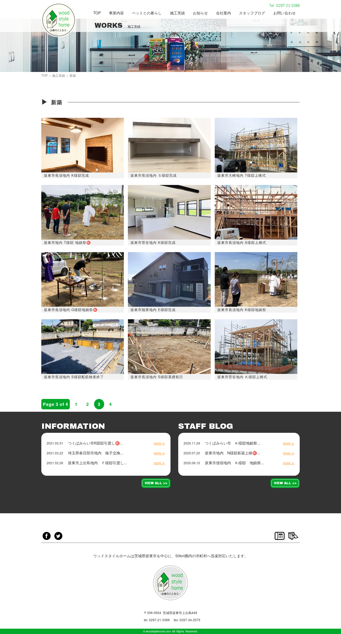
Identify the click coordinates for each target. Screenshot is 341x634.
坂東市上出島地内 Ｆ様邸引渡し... (97, 462)
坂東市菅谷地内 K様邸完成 (153, 242)
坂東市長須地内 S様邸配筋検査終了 (74, 376)
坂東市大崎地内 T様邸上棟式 (241, 175)
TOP (44, 75)
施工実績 (58, 75)
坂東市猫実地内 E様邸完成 (153, 309)
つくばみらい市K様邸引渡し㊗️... (95, 443)
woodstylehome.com (158, 631)
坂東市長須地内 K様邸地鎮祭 (241, 309)
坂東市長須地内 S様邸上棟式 (241, 242)
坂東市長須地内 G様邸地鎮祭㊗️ (71, 309)
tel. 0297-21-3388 (157, 620)
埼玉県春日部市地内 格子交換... (95, 452)
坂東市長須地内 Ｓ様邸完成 (154, 175)
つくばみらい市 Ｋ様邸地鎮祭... (232, 443)
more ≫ (159, 443)
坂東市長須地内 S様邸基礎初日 (157, 376)
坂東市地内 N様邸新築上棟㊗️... (232, 452)
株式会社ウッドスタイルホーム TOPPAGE (58, 20)
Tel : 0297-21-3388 (284, 5)
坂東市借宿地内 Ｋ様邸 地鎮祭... (234, 462)
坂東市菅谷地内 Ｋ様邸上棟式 (242, 376)
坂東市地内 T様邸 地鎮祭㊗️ (67, 242)
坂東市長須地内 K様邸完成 (66, 175)
